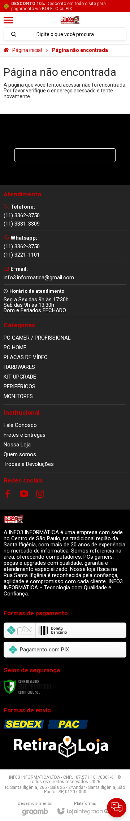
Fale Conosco (20, 425)
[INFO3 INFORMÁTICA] (70, 20)
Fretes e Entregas (25, 435)
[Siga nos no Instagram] (40, 494)
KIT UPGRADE (20, 377)
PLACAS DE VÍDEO (26, 357)
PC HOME (15, 347)
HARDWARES (19, 367)
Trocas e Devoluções (29, 464)
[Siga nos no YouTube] (24, 494)
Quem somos (20, 454)
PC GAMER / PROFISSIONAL (37, 338)
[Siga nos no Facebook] (8, 494)
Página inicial (27, 50)
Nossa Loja (17, 444)
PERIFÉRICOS (19, 386)
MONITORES (18, 396)
